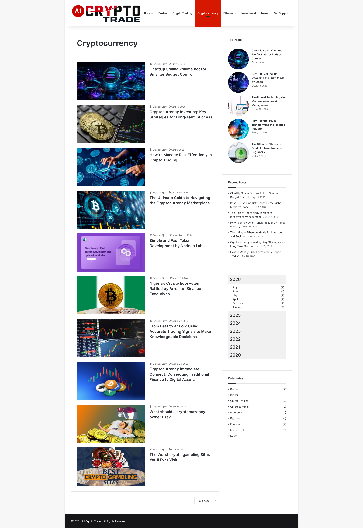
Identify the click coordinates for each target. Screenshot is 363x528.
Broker (162, 13)
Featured (235, 418)
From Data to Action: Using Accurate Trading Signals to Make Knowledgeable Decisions (180, 331)
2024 (235, 323)
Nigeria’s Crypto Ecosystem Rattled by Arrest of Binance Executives (175, 288)
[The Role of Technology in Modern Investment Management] (238, 105)
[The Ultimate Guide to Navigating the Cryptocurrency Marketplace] (111, 210)
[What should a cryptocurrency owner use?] (111, 424)
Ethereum (229, 13)
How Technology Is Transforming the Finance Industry (268, 124)
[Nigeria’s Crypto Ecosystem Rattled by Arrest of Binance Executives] (111, 295)
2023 (235, 331)
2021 (235, 347)
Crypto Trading (182, 13)
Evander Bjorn (159, 63)
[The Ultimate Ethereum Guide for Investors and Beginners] (238, 152)
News (264, 13)
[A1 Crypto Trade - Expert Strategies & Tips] (106, 13)
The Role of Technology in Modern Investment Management (268, 101)
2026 (235, 279)
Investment (248, 13)
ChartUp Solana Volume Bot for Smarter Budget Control (267, 54)
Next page (203, 500)
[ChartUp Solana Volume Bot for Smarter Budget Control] (111, 81)
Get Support (281, 13)
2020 (235, 355)
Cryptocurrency (207, 13)
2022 (235, 339)
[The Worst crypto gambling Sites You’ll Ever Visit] (111, 466)
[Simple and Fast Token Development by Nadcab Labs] (111, 252)
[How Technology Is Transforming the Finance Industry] (238, 129)
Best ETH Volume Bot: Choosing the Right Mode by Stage (268, 77)
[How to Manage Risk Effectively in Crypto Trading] (111, 167)
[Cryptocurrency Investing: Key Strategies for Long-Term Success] (111, 124)
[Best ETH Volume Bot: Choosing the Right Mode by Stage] (238, 82)
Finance (235, 424)
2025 (235, 315)
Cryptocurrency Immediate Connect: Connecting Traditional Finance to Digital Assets (179, 374)
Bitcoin (148, 13)
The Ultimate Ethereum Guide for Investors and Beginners (267, 148)
